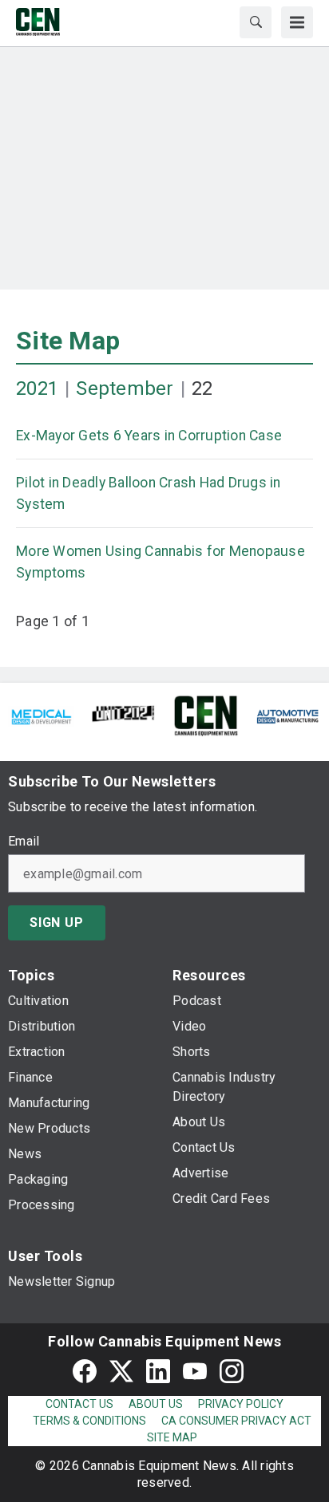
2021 (37, 388)
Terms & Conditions (89, 1420)
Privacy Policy (240, 1404)
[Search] (256, 22)
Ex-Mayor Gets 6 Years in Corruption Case (149, 436)
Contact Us (79, 1404)
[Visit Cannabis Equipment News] (205, 715)
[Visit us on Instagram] (232, 1370)
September (124, 388)
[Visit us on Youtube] (195, 1370)
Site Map (68, 340)
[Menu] (297, 22)
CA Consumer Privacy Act (236, 1420)
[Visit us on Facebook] (85, 1370)
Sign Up (57, 922)
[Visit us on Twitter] (121, 1370)
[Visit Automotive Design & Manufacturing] (288, 715)
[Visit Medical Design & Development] (41, 715)
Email (23, 841)
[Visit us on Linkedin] (158, 1370)
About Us (156, 1404)
